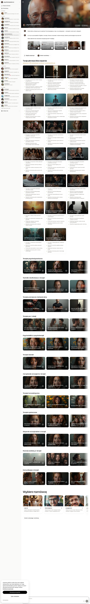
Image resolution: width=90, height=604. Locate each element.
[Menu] (88, 2)
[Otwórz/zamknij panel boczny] (23, 2)
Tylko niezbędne (15, 596)
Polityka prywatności (8, 589)
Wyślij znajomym (30, 55)
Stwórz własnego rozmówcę (31, 518)
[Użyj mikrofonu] (84, 601)
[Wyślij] (87, 601)
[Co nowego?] (85, 2)
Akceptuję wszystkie (15, 592)
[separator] (55, 27)
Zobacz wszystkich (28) (5, 108)
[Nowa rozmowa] (82, 2)
